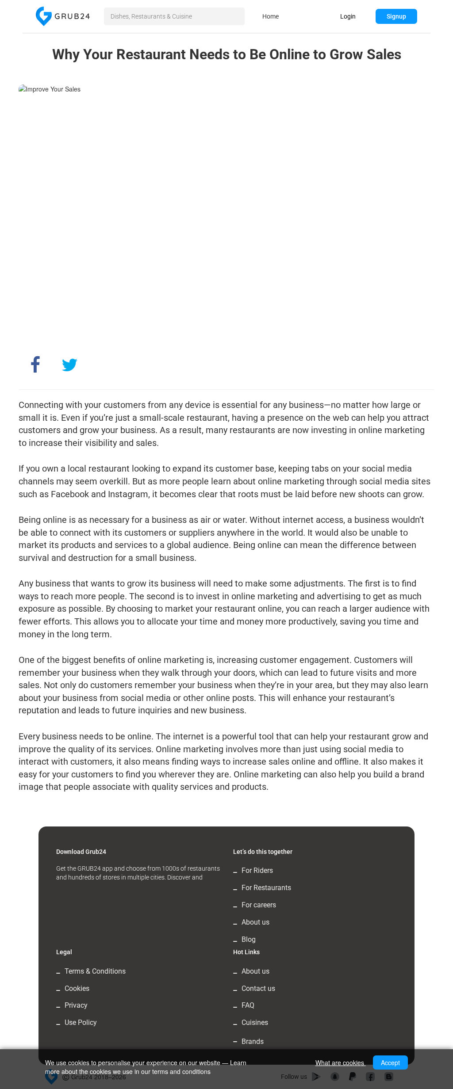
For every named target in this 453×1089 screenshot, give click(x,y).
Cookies (77, 988)
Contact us (258, 988)
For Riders (257, 870)
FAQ (248, 1005)
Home (270, 16)
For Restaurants (266, 887)
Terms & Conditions (95, 971)
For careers (259, 905)
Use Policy (81, 1022)
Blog (249, 939)
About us (255, 922)
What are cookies (340, 1062)
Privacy (76, 1005)
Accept (390, 1062)
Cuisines (255, 1022)
